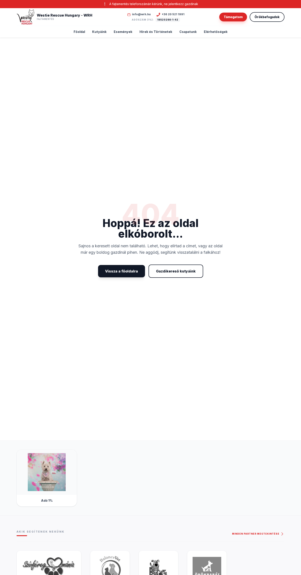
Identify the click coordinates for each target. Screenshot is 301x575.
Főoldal (79, 32)
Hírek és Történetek (155, 32)
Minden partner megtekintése (256, 533)
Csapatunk (188, 32)
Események (123, 32)
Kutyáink (99, 32)
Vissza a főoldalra (121, 271)
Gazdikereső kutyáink (176, 271)
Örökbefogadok (267, 17)
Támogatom (233, 17)
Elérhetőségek (216, 32)
